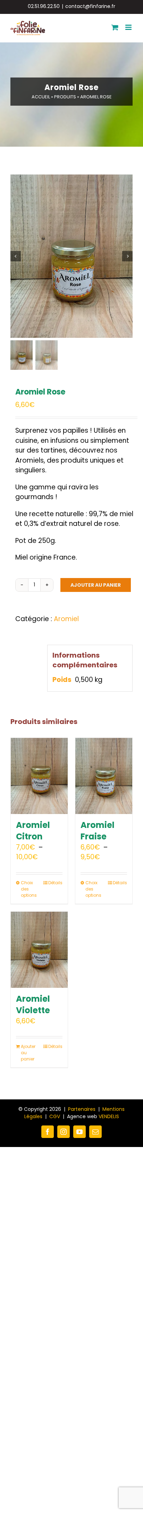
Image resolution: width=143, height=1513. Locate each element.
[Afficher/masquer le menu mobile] (129, 27)
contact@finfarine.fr (90, 6)
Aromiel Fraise (98, 831)
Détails (55, 883)
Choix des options (29, 889)
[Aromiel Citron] (39, 776)
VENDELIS (109, 1116)
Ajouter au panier (95, 584)
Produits (65, 96)
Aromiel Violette (33, 1004)
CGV (54, 1116)
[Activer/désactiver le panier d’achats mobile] (114, 27)
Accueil (41, 96)
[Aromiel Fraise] (103, 776)
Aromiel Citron (33, 831)
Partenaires (81, 1109)
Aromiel (66, 619)
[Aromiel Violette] (39, 950)
